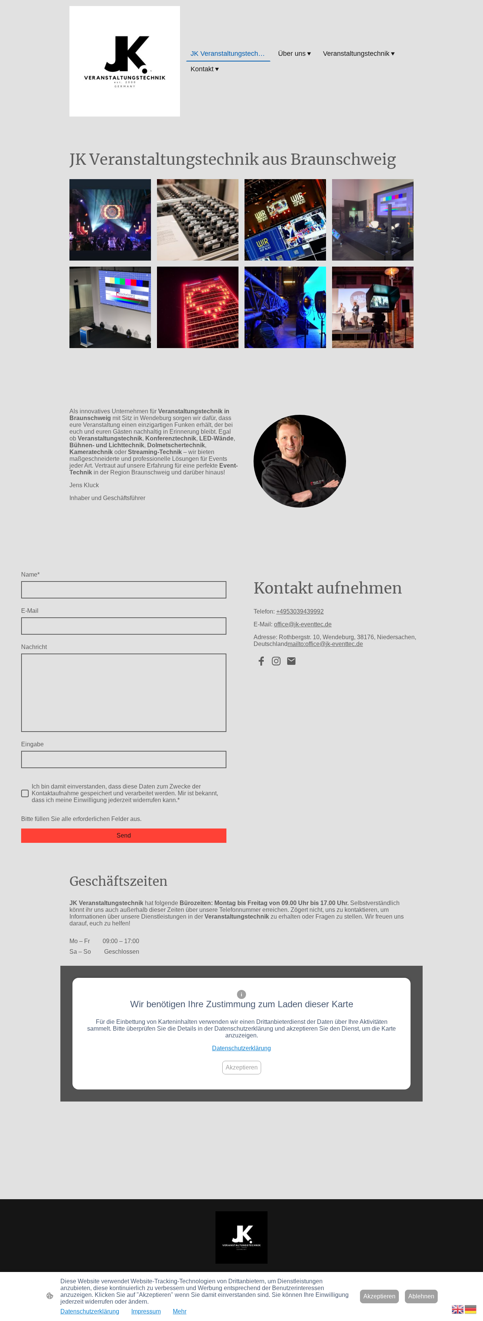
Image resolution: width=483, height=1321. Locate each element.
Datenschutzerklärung (241, 1048)
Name (30, 574)
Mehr (179, 1311)
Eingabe (32, 744)
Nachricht (34, 647)
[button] (458, 1309)
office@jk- (287, 624)
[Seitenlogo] (124, 61)
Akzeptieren (242, 1067)
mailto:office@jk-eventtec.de (325, 644)
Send (124, 835)
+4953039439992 (300, 611)
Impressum (146, 1311)
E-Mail (29, 611)
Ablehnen (421, 1296)
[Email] (291, 661)
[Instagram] (276, 661)
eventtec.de (316, 624)
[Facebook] (261, 661)
